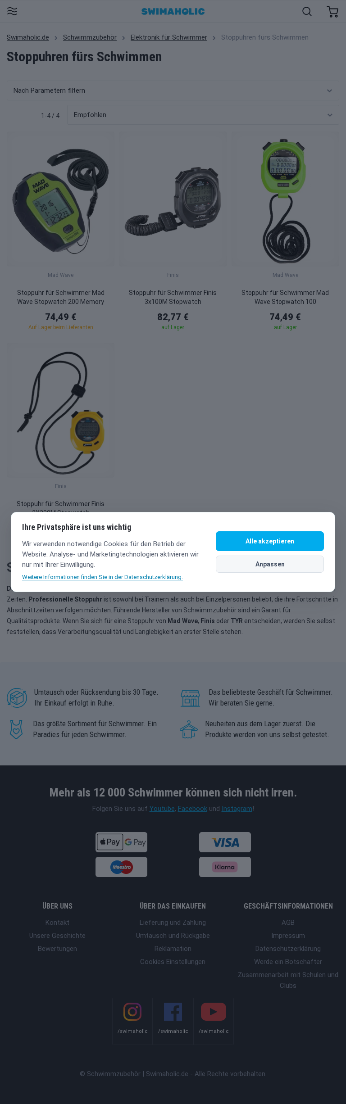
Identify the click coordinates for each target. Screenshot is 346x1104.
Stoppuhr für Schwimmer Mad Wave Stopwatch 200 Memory (61, 297)
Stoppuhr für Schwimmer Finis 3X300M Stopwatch (61, 508)
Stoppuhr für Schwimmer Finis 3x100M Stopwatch (173, 297)
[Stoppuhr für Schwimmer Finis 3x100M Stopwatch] (173, 199)
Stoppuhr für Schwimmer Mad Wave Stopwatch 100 (285, 297)
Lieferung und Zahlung (173, 922)
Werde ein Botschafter (288, 962)
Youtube (162, 809)
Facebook (192, 809)
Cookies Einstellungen (172, 962)
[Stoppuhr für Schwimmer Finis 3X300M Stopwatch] (60, 410)
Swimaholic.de (28, 37)
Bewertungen (57, 949)
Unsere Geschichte (57, 936)
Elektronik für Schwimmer (169, 37)
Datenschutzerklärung (288, 949)
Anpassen (270, 564)
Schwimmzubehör (90, 37)
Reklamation (173, 949)
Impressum (288, 936)
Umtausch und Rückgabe (173, 936)
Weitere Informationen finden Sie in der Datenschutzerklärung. (102, 577)
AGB (288, 922)
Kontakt (57, 922)
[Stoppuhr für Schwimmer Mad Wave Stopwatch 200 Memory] (60, 199)
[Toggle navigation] (12, 11)
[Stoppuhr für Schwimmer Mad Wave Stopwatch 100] (285, 199)
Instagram (237, 809)
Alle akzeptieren (270, 541)
